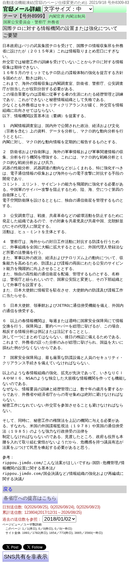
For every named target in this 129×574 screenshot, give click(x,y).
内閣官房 (56, 16)
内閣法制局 (75, 16)
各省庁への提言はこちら (30, 498)
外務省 (53, 22)
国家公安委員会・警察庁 (24, 22)
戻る (8, 489)
